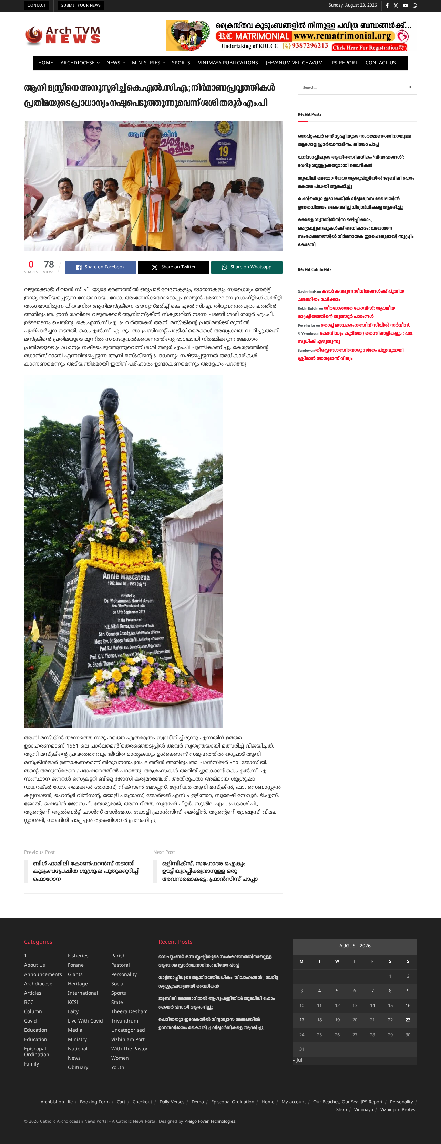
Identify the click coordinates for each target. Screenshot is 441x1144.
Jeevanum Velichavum (294, 63)
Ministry (77, 1040)
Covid (30, 1021)
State (117, 1003)
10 (301, 1006)
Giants (75, 975)
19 (337, 1020)
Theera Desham (129, 1012)
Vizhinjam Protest (398, 1110)
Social (118, 984)
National (78, 1049)
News (113, 63)
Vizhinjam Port (128, 1040)
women (120, 1058)
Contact (37, 5)
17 (301, 1020)
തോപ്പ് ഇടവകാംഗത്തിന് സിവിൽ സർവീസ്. (365, 325)
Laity (73, 1012)
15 (390, 1006)
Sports (181, 63)
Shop (341, 1110)
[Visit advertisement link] (291, 35)
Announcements (43, 975)
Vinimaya (363, 1110)
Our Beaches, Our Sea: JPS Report (348, 1102)
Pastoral (120, 965)
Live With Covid (85, 1021)
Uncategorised (128, 1031)
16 (408, 1006)
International (83, 993)
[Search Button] (410, 88)
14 (372, 1006)
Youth (117, 1068)
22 (390, 1020)
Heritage (78, 984)
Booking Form (95, 1102)
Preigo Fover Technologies (209, 1121)
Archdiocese (78, 63)
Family (31, 1064)
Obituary (78, 1068)
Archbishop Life (57, 1102)
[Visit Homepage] (62, 35)
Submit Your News (81, 5)
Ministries (146, 63)
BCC (28, 1003)
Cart (121, 1102)
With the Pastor (129, 1049)
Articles (32, 993)
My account (293, 1102)
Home (45, 63)
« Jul (297, 1060)
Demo (198, 1102)
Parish (118, 956)
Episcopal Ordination (36, 1052)
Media (75, 1031)
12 (337, 1006)
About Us (34, 965)
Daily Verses (172, 1102)
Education (35, 1031)
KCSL (73, 1003)
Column (33, 1012)
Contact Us (381, 63)
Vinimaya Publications (228, 63)
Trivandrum (124, 1021)
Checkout (142, 1102)
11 (319, 1006)
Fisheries (78, 956)
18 (319, 1020)
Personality (124, 975)
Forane (76, 965)
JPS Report (344, 63)
